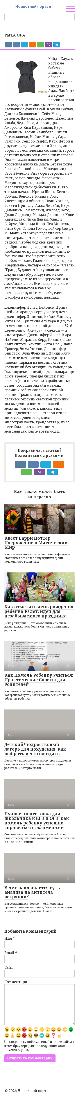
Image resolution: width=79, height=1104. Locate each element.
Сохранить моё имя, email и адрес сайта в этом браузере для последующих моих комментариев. (39, 1046)
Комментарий (17, 982)
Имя (9, 938)
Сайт (8, 967)
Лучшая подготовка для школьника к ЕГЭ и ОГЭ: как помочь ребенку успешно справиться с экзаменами (36, 820)
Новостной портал (33, 6)
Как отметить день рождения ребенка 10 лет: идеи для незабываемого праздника (39, 611)
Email (10, 953)
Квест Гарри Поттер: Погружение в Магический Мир (36, 542)
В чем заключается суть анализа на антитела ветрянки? (32, 892)
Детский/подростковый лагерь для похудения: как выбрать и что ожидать (35, 749)
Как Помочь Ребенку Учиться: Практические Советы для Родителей (38, 680)
